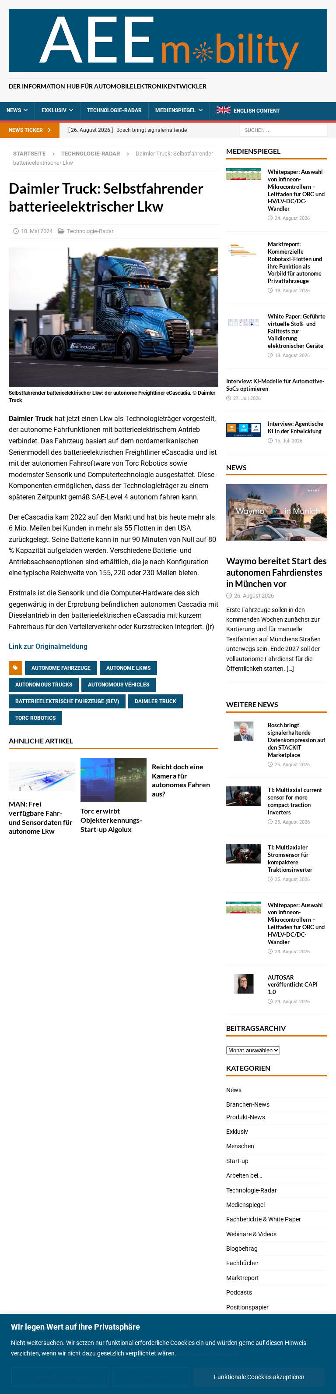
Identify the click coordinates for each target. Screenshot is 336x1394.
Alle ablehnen (151, 1376)
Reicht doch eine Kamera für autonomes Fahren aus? (181, 780)
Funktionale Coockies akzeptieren (259, 1376)
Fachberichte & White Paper (263, 1219)
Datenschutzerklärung (208, 1353)
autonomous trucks (43, 685)
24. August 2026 (292, 218)
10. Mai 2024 (36, 231)
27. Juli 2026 (247, 398)
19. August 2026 (292, 291)
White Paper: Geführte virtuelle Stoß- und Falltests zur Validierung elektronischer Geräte (297, 331)
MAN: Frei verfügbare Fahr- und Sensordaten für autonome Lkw (41, 817)
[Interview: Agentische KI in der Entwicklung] (243, 430)
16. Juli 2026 (288, 441)
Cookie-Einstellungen (60, 1376)
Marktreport (242, 1277)
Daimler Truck (155, 701)
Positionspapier (247, 1307)
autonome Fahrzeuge (61, 668)
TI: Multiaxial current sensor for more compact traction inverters (295, 801)
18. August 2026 (292, 355)
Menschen (240, 1146)
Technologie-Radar (114, 110)
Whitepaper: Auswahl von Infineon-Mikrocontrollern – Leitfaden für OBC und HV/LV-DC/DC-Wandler (296, 190)
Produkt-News (245, 1117)
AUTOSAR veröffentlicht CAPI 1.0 (293, 985)
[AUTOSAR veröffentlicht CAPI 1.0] (243, 984)
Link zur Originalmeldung (48, 646)
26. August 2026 (254, 595)
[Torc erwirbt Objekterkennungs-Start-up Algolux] (113, 780)
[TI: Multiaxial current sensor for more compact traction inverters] (243, 796)
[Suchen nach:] (283, 129)
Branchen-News (248, 1104)
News (14, 110)
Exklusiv (54, 110)
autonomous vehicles (118, 685)
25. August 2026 (292, 822)
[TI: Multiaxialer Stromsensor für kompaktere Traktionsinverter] (243, 853)
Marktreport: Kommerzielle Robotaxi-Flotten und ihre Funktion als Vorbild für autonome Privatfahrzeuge (295, 262)
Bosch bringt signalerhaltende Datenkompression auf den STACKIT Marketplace (297, 740)
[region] (168, 1354)
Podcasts (239, 1292)
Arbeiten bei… (244, 1175)
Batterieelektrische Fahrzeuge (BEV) (67, 701)
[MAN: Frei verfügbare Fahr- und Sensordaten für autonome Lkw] (42, 776)
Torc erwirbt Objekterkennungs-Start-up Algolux (111, 820)
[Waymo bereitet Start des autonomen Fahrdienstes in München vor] (276, 512)
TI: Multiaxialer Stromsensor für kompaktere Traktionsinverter (290, 858)
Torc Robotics (35, 718)
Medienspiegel (175, 110)
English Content (257, 111)
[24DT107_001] (113, 382)
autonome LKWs (128, 668)
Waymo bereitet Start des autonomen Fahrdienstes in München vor (276, 572)
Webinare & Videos (251, 1234)
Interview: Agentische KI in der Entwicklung (295, 427)
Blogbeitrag (242, 1248)
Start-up (237, 1160)
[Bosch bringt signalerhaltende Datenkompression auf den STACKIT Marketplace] (243, 731)
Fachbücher (242, 1263)
